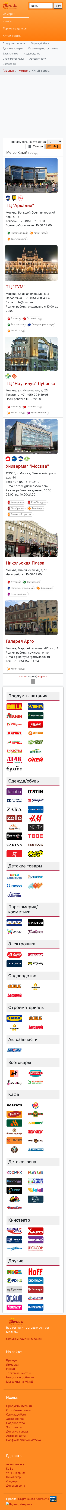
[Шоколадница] (14, 1131)
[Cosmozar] (14, 1181)
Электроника (10, 53)
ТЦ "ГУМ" (15, 286)
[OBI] (14, 986)
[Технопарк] (14, 963)
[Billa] (14, 706)
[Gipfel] (14, 1298)
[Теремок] (14, 1114)
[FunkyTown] (14, 1208)
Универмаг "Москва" (27, 466)
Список (38, 146)
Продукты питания (14, 43)
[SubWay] (35, 1122)
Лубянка (15, 318)
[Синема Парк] (14, 1239)
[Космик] (14, 1172)
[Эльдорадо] (35, 954)
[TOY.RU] (14, 376)
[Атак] (20, 198)
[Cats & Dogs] (14, 1082)
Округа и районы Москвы (24, 1339)
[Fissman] (14, 1307)
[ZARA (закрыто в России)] (14, 809)
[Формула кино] (14, 1248)
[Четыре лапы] (14, 1073)
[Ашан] (14, 715)
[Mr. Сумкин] (14, 1289)
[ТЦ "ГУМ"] (31, 262)
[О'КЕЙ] (35, 759)
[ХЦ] (14, 853)
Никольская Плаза (25, 563)
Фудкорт (12, 1481)
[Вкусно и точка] (14, 1122)
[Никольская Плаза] (31, 538)
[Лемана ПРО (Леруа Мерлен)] (35, 986)
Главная (8, 70)
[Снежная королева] (14, 800)
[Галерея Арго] (31, 617)
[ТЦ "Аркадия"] (31, 175)
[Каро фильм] (35, 1231)
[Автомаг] (14, 1050)
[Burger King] (35, 1105)
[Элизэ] (14, 931)
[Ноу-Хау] (14, 198)
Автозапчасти (37, 58)
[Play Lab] (35, 1172)
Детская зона (15, 1485)
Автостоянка (15, 1464)
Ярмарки (9, 14)
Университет (17, 502)
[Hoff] (35, 1271)
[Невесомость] (35, 1199)
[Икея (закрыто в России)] (14, 1018)
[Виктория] (14, 751)
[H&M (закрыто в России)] (35, 818)
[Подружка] (35, 931)
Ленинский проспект (21, 514)
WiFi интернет (16, 1473)
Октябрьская (17, 508)
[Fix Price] (14, 1280)
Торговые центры (15, 28)
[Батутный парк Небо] (14, 1190)
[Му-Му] (35, 1131)
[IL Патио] (14, 1140)
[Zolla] (14, 818)
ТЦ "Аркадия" (20, 205)
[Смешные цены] (35, 853)
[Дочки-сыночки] (14, 894)
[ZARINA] (14, 845)
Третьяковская (18, 239)
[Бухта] (14, 768)
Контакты (42, 1499)
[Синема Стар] (14, 1231)
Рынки (7, 21)
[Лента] (35, 706)
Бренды (11, 1360)
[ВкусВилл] (35, 751)
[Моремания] (35, 1149)
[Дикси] (35, 733)
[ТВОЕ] (35, 836)
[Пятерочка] (14, 724)
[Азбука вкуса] (27, 458)
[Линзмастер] (35, 1307)
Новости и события (20, 1377)
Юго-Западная (38, 502)
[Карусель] (14, 742)
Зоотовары (9, 63)
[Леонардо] (35, 1289)
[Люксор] (35, 1248)
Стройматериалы (13, 58)
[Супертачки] (14, 1199)
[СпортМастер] (35, 809)
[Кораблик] (35, 876)
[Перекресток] (8, 376)
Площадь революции (43, 324)
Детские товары (13, 48)
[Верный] (35, 724)
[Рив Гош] (35, 922)
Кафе (9, 1468)
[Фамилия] (14, 791)
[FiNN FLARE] (35, 845)
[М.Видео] (8, 458)
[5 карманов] (14, 836)
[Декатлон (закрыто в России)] (35, 1280)
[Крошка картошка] (35, 1114)
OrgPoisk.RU (26, 1499)
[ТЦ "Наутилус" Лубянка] (31, 353)
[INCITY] (35, 827)
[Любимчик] (35, 1082)
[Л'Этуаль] (8, 198)
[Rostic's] (14, 1105)
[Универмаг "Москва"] (31, 436)
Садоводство (32, 53)
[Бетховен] (35, 1073)
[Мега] (14, 1271)
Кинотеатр (13, 1477)
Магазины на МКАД (19, 1381)
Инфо (56, 146)
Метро (23, 70)
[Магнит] (14, 733)
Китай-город (12, 35)
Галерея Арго (20, 641)
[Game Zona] (35, 1181)
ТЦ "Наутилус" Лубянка (30, 383)
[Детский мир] (14, 458)
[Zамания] (35, 1190)
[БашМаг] (14, 827)
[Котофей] (14, 885)
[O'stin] (35, 791)
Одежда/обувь (40, 43)
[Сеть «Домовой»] (14, 995)
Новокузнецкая (19, 233)
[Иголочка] (35, 1298)
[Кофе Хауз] (35, 1140)
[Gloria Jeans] (35, 800)
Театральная (17, 324)
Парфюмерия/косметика (43, 48)
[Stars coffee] (14, 1149)
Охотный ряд (34, 318)
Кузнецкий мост (39, 412)
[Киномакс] (35, 1239)
